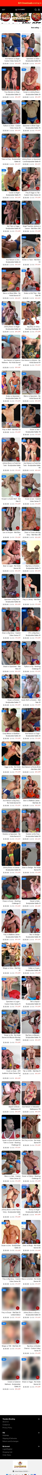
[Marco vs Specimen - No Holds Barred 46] (31, 382)
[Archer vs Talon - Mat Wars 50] (31, 246)
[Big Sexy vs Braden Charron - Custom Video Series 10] (31, 1332)
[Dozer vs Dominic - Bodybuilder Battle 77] (11, 686)
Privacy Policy (7, 1427)
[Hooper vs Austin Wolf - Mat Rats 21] (11, 485)
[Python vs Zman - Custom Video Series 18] (11, 112)
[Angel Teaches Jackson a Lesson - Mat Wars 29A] (31, 213)
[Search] (35, 9)
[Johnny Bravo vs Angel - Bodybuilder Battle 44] (11, 313)
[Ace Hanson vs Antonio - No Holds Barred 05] (31, 347)
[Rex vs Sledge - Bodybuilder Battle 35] (31, 921)
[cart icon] (38, 9)
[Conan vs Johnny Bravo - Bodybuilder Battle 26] (31, 78)
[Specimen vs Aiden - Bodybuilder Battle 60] (31, 45)
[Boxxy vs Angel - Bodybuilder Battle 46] (31, 1196)
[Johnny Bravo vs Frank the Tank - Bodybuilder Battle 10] (11, 449)
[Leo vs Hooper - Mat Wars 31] (11, 519)
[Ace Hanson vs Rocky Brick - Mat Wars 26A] (31, 753)
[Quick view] (17, 54)
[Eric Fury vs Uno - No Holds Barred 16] (31, 1127)
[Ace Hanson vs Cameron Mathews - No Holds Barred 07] (11, 347)
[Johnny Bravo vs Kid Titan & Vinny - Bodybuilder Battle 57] (11, 1196)
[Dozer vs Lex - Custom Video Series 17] (31, 485)
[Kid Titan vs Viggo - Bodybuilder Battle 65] (11, 213)
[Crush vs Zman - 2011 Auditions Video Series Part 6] (11, 1057)
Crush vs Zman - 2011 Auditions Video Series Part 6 (11, 1073)
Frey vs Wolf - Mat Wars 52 (11, 429)
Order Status (7, 1455)
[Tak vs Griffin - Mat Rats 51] (31, 1057)
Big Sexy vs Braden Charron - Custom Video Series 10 (32, 1348)
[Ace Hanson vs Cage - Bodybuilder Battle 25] (31, 720)
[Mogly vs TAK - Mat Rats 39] (11, 1332)
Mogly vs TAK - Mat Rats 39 (11, 1346)
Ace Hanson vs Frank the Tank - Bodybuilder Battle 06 (31, 465)
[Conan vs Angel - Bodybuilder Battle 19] (11, 179)
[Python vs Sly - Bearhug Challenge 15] (31, 653)
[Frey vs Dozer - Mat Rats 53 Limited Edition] (11, 1299)
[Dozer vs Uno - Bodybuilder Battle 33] (11, 1232)
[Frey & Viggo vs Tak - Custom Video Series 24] (31, 179)
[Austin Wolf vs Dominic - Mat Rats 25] (31, 686)
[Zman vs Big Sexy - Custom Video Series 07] (11, 619)
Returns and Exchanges (10, 1441)
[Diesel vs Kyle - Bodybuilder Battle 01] (31, 887)
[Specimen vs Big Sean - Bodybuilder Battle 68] (11, 586)
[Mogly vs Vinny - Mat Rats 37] (11, 954)
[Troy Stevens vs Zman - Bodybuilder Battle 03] (11, 78)
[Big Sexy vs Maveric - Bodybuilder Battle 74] (31, 1022)
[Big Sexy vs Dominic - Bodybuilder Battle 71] (31, 552)
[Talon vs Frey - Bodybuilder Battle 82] (11, 145)
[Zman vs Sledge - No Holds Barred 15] (31, 854)
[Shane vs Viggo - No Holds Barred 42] (31, 1368)
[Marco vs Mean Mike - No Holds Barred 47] (11, 280)
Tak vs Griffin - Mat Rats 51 (31, 1071)
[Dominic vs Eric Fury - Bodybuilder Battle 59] (31, 820)
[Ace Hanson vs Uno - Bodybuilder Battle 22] (11, 246)
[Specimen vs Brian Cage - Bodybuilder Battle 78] (31, 112)
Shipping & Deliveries (10, 1438)
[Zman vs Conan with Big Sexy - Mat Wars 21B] (31, 519)
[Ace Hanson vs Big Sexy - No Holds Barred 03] (11, 787)
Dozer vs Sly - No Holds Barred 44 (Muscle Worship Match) (11, 1037)
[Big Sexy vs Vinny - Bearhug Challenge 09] (31, 313)
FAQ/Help (6, 1435)
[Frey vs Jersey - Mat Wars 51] (31, 586)
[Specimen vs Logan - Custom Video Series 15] (11, 988)
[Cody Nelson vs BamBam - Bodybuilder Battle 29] (11, 720)
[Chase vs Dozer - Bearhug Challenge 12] (11, 887)
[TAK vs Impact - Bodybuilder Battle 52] (31, 988)
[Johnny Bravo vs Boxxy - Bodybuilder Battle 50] (31, 1299)
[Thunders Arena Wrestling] (20, 10)
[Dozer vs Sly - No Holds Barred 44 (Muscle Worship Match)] (11, 1022)
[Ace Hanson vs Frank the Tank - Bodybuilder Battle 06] (31, 449)
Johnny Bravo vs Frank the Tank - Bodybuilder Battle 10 (11, 465)
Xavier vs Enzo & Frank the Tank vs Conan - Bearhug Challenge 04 (11, 1142)
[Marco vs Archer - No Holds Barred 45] (31, 1265)
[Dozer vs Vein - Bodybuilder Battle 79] (31, 416)
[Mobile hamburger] (4, 9)
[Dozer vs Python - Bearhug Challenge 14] (31, 1163)
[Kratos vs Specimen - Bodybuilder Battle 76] (11, 382)
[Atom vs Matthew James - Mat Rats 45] (31, 787)
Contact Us (6, 1425)
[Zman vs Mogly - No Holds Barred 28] (31, 1232)
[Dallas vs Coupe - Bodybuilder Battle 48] (31, 954)
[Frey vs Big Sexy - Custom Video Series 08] (11, 1265)
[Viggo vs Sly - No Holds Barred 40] (11, 753)
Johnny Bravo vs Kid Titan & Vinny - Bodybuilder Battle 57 (11, 1212)
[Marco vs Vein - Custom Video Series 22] (11, 1163)
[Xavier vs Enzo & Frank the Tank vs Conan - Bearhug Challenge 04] (11, 1127)
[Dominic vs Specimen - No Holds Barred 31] (11, 820)
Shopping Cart (7, 1452)
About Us (6, 1422)
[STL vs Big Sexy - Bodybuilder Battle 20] (31, 619)
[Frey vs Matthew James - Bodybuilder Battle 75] (11, 921)
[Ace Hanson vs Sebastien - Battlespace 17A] (31, 1093)
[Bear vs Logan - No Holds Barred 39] (11, 552)
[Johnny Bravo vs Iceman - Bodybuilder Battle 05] (11, 854)
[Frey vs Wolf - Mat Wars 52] (11, 416)
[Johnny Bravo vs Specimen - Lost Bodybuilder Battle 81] (31, 145)
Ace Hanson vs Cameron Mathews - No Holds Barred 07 (11, 362)
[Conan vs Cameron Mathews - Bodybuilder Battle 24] (11, 1368)
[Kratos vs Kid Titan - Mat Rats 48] (31, 280)
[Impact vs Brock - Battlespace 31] (11, 1093)
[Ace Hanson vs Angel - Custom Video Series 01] (11, 45)
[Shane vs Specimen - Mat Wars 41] (11, 653)
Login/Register (7, 1449)
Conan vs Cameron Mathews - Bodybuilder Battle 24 (12, 1384)
